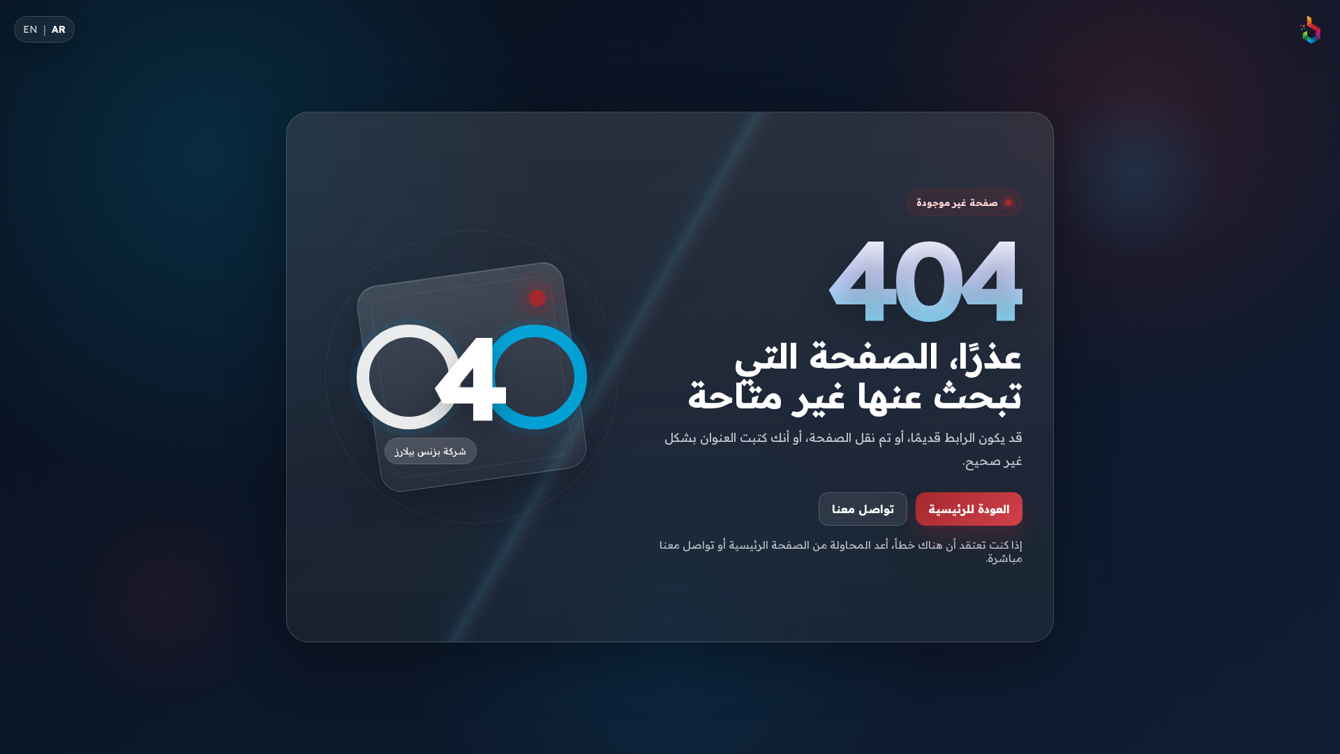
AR (59, 29)
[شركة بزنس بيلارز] (1310, 29)
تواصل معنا (863, 509)
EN (30, 29)
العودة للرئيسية (969, 509)
